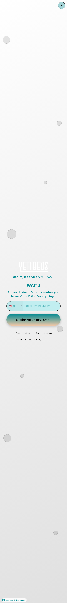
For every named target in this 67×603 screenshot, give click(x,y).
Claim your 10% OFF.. (33, 320)
